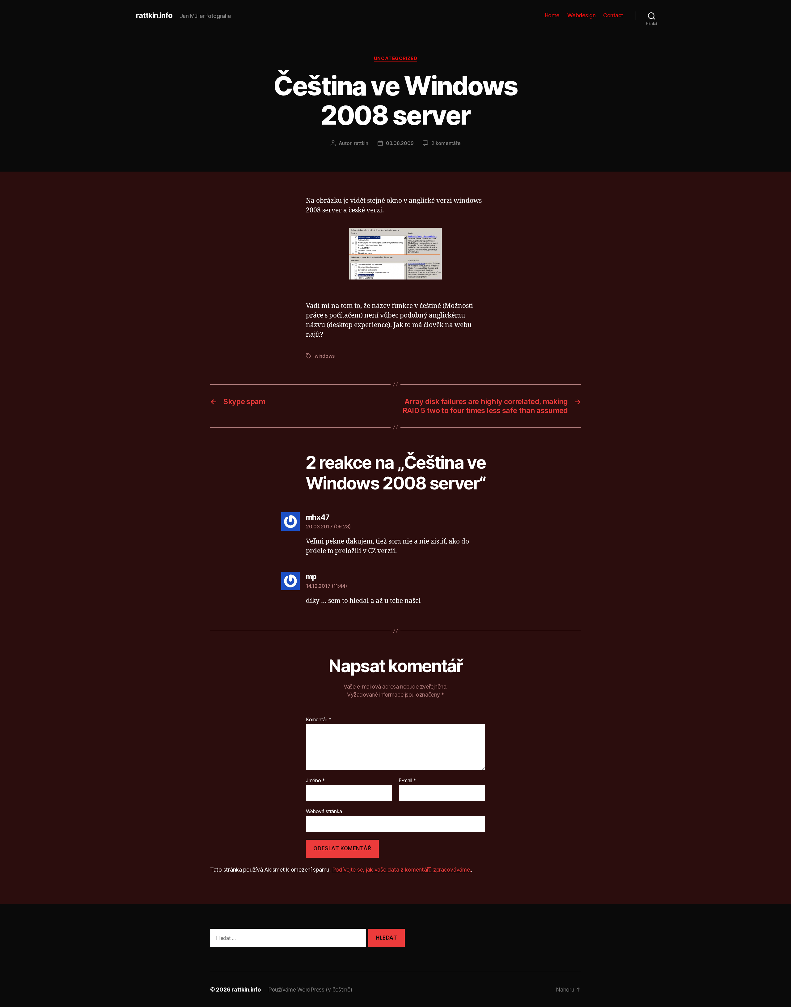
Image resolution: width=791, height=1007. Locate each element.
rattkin (361, 143)
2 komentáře (445, 143)
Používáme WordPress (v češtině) (310, 989)
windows (325, 356)
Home (552, 15)
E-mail (407, 780)
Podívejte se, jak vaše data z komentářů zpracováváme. (401, 869)
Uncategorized (395, 58)
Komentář (318, 720)
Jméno (315, 780)
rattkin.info (154, 15)
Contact (613, 15)
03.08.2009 (399, 143)
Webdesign (581, 15)
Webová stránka (324, 811)
